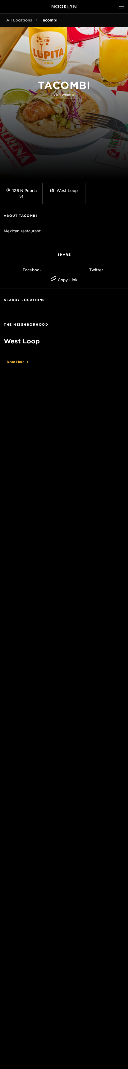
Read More (15, 362)
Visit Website (64, 94)
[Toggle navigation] (121, 6)
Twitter (96, 269)
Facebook (32, 269)
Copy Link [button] (67, 279)
